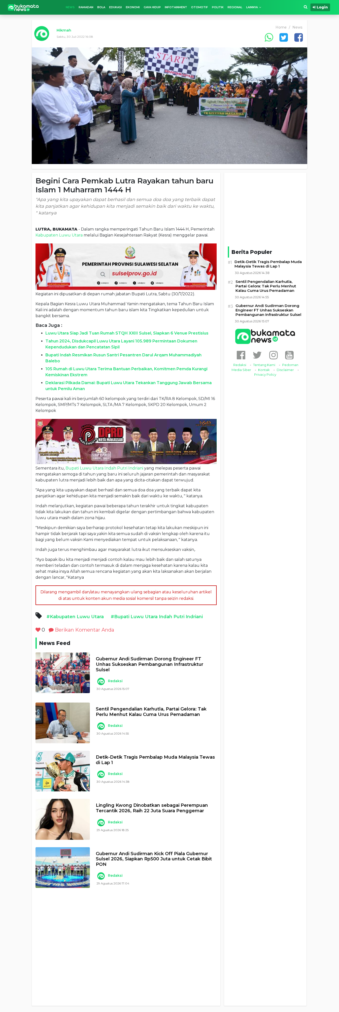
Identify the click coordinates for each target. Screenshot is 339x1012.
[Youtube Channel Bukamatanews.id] (289, 355)
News (70, 7)
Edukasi (115, 7)
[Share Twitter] (283, 37)
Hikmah (64, 30)
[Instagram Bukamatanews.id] (273, 355)
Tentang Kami (264, 365)
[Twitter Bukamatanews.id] (257, 355)
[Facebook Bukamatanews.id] (241, 355)
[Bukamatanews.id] (23, 7)
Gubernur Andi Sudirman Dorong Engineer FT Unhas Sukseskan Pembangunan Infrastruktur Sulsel (149, 664)
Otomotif (199, 7)
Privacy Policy (265, 374)
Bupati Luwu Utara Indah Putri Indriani (104, 468)
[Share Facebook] (298, 37)
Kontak (264, 370)
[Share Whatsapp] (269, 37)
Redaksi (115, 681)
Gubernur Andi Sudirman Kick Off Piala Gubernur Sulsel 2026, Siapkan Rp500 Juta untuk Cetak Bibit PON (154, 859)
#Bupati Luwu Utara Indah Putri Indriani (157, 616)
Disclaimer (285, 370)
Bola (101, 7)
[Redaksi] (100, 681)
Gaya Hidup (152, 7)
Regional (235, 7)
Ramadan (86, 7)
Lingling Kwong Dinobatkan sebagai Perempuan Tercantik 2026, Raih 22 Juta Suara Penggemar (152, 808)
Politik (218, 7)
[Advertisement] (126, 951)
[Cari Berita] (305, 7)
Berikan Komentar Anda (84, 630)
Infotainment (176, 7)
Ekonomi (133, 7)
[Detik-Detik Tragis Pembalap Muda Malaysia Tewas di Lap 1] (62, 771)
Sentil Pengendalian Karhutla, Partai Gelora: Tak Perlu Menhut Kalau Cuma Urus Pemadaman (151, 712)
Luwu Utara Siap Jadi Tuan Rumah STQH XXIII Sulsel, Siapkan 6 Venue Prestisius (126, 333)
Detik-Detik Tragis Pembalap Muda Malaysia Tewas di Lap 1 (155, 760)
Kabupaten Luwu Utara (59, 235)
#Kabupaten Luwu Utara (75, 616)
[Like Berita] (37, 630)
